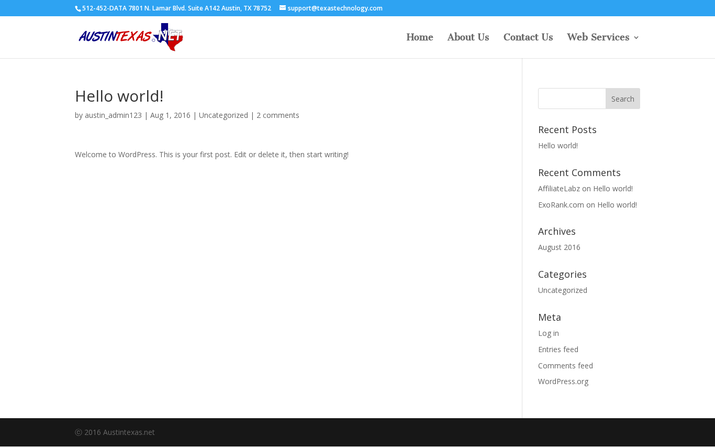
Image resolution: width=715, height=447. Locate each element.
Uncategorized (223, 115)
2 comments (277, 115)
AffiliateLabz (559, 188)
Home (420, 38)
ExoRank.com (561, 205)
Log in (548, 333)
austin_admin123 (113, 115)
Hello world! (558, 145)
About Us (468, 38)
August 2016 (559, 247)
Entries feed (558, 349)
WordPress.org (563, 381)
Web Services (598, 38)
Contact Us (528, 38)
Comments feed (565, 365)
